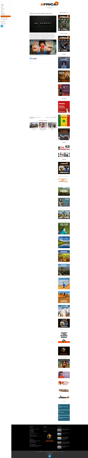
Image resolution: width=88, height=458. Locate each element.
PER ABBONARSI (41, 451)
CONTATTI (50, 451)
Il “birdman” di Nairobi (43, 128)
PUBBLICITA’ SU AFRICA (54, 451)
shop (1, 16)
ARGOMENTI (2, 5)
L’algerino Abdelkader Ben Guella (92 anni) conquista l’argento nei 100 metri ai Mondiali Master (65, 438)
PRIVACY (58, 451)
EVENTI (2, 7)
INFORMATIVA (61, 451)
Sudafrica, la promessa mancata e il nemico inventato (52, 129)
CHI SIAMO (37, 451)
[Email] (51, 8)
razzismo (31, 61)
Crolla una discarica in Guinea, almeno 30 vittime (65, 446)
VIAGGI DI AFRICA (45, 451)
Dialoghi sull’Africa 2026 (4, 19)
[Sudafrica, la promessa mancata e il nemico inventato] (52, 125)
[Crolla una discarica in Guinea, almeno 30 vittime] (59, 447)
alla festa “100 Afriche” (46, 55)
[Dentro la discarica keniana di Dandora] (34, 125)
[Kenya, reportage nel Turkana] (59, 434)
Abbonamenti (2, 13)
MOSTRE (2, 10)
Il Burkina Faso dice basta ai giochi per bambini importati (65, 429)
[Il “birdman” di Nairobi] (43, 125)
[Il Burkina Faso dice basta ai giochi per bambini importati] (59, 430)
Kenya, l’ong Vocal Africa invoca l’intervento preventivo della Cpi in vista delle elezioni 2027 (66, 443)
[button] (30, 126)
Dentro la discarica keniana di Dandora (33, 129)
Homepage (2, 4)
